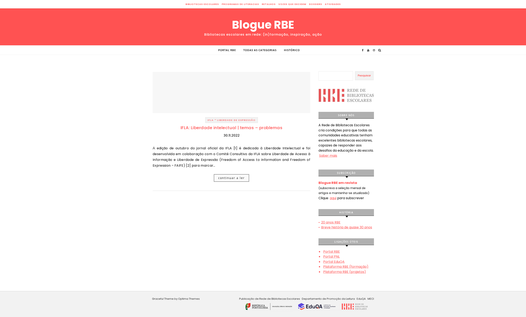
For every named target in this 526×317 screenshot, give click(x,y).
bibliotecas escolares (202, 4)
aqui (333, 198)
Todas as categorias (260, 50)
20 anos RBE (330, 222)
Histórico (292, 50)
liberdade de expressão (236, 120)
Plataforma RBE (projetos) (344, 271)
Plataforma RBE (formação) (345, 266)
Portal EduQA (334, 261)
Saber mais (328, 155)
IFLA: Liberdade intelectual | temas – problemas (232, 128)
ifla (211, 120)
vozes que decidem (292, 4)
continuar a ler (231, 178)
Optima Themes (189, 299)
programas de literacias (240, 4)
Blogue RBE (263, 25)
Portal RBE (227, 50)
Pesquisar (364, 75)
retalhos (269, 4)
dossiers (315, 4)
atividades (333, 4)
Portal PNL (331, 256)
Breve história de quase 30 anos (346, 227)
